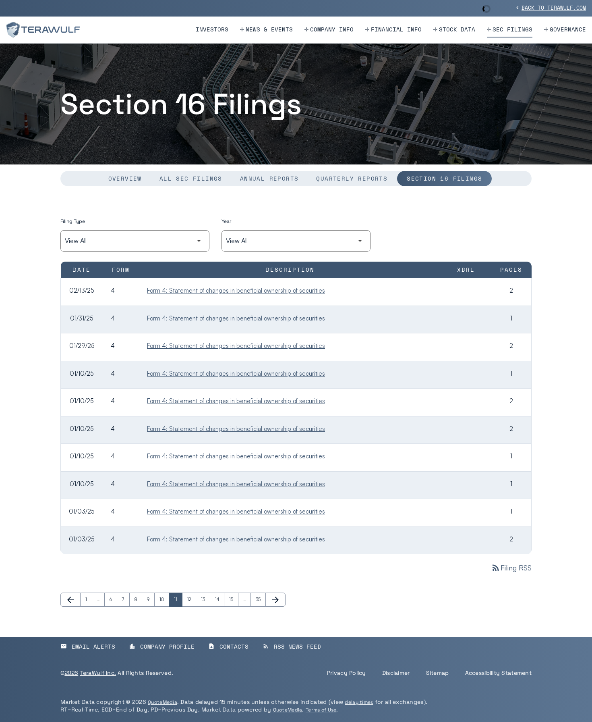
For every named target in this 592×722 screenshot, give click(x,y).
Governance (568, 29)
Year (226, 221)
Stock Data (457, 29)
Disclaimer (396, 672)
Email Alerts (87, 646)
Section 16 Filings (444, 178)
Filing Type (72, 221)
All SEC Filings (190, 178)
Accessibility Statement (498, 672)
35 (260, 599)
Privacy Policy (346, 672)
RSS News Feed (292, 646)
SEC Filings (512, 29)
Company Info (332, 29)
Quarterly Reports (351, 178)
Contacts (228, 646)
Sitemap (437, 672)
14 (219, 599)
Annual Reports (269, 178)
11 (178, 599)
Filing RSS (511, 567)
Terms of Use (321, 710)
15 (233, 599)
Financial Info (396, 29)
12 (191, 599)
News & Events (269, 29)
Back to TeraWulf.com (550, 8)
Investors (212, 29)
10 (164, 599)
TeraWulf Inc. (98, 672)
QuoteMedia (162, 702)
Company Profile (162, 646)
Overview (125, 178)
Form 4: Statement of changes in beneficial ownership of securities (236, 290)
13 (205, 599)
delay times (359, 702)
